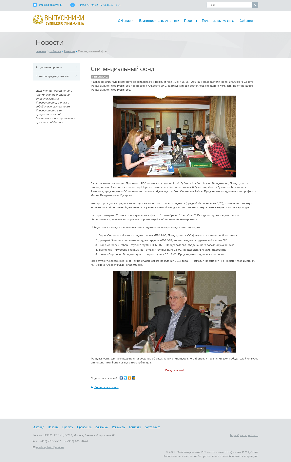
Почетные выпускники (218, 20)
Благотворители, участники (159, 20)
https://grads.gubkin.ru (244, 435)
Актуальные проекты (49, 67)
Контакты (135, 426)
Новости (69, 51)
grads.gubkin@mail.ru (50, 5)
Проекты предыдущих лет (52, 76)
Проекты (190, 20)
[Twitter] (125, 378)
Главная (41, 51)
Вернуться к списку (106, 387)
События (247, 20)
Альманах (101, 426)
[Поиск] (255, 5)
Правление (84, 426)
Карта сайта (152, 426)
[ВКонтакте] (121, 378)
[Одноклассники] (129, 378)
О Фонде (125, 20)
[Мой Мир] (133, 378)
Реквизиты (118, 426)
